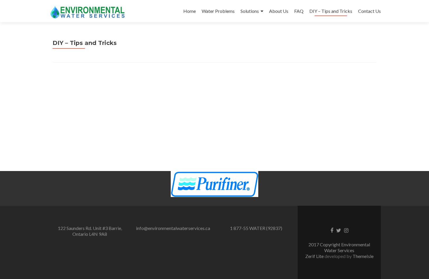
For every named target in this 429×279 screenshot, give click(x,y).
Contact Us (369, 11)
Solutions (249, 11)
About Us (278, 11)
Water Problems (218, 11)
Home (189, 11)
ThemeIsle (363, 256)
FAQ (299, 11)
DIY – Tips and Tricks (330, 11)
